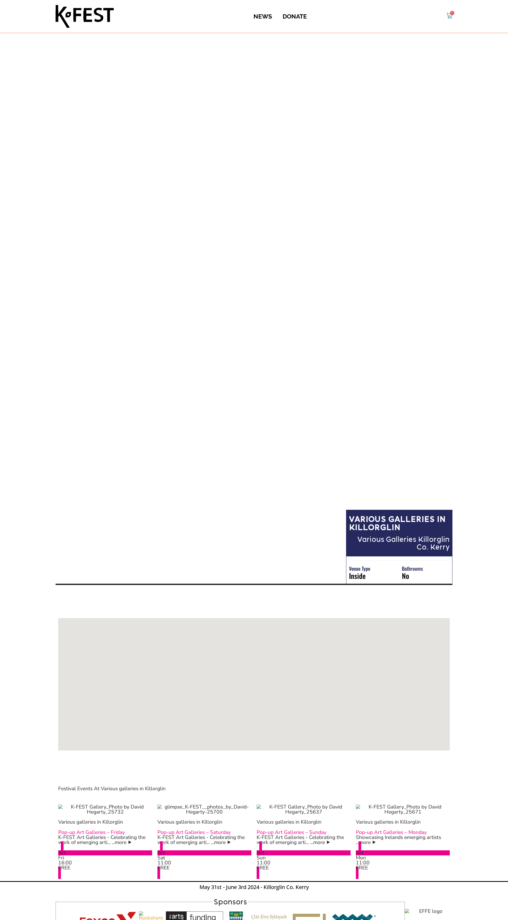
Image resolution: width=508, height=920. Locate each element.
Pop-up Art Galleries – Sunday (291, 832)
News (262, 16)
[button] (254, 684)
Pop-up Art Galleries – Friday (91, 832)
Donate (295, 16)
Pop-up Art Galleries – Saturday (194, 832)
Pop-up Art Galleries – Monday (391, 832)
